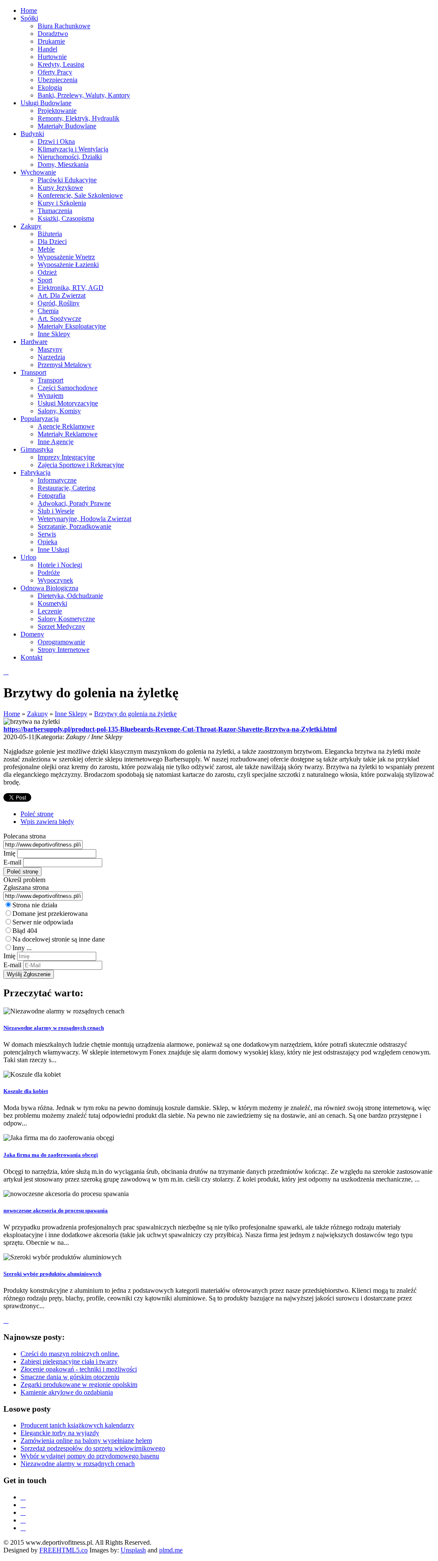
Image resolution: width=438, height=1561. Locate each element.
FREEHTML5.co (63, 1550)
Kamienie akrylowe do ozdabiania (67, 1392)
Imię (9, 853)
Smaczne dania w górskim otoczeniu (70, 1376)
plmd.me (171, 1550)
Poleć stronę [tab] (37, 814)
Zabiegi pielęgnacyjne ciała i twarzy (69, 1361)
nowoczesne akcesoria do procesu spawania (55, 1210)
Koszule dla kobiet (25, 1091)
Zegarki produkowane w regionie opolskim (79, 1384)
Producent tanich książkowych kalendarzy (77, 1425)
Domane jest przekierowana (50, 913)
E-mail (12, 862)
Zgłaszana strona (26, 887)
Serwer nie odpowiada (42, 922)
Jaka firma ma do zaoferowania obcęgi (50, 1155)
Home (11, 713)
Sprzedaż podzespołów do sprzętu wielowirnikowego (93, 1448)
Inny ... (22, 947)
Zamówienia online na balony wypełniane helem (86, 1440)
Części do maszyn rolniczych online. (70, 1353)
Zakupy (37, 713)
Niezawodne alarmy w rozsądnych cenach (53, 1028)
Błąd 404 (24, 930)
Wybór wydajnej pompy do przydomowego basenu (90, 1456)
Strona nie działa (34, 905)
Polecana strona (24, 836)
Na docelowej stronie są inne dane (58, 939)
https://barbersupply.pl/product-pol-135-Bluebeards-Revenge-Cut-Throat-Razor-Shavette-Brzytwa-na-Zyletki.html (170, 729)
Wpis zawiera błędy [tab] (47, 821)
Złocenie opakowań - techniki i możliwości (79, 1369)
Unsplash (133, 1550)
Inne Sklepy (71, 713)
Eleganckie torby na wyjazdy (60, 1433)
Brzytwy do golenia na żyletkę (135, 713)
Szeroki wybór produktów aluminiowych (52, 1274)
